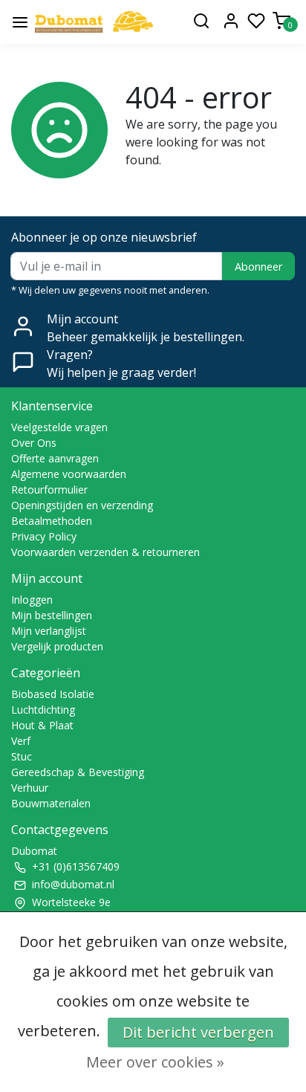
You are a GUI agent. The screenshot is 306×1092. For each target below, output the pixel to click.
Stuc (21, 756)
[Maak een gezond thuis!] (94, 22)
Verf (20, 741)
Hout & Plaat (42, 725)
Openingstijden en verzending (82, 505)
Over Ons (33, 443)
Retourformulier (49, 489)
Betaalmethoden (51, 521)
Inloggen (32, 599)
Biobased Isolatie (52, 694)
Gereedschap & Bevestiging (77, 772)
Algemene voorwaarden (68, 474)
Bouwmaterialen (51, 803)
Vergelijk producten (57, 646)
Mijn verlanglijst (48, 631)
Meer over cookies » (155, 1062)
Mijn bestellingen (51, 615)
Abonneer (258, 266)
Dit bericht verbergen (198, 1032)
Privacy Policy (43, 536)
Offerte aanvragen (55, 458)
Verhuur (29, 788)
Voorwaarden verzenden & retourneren (105, 552)
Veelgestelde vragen (59, 427)
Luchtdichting (43, 709)
